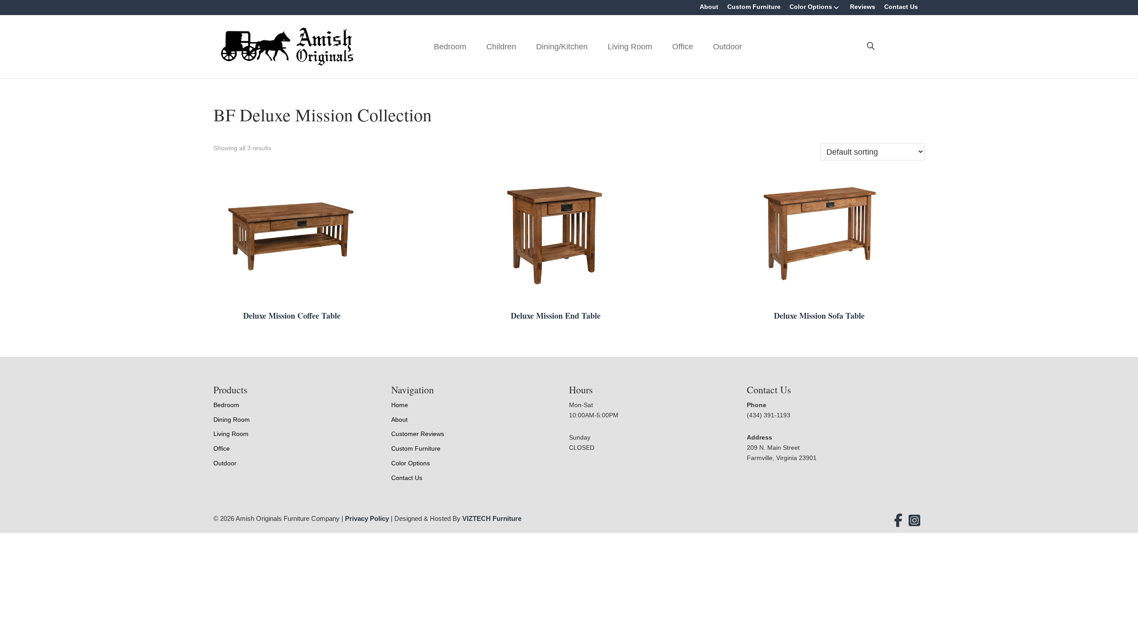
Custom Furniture (754, 6)
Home (399, 404)
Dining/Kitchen (562, 46)
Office (682, 46)
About (709, 6)
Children (501, 46)
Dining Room (231, 419)
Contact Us (901, 6)
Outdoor (727, 46)
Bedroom (450, 46)
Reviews (862, 6)
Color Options (810, 6)
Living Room (630, 46)
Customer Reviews (417, 433)
